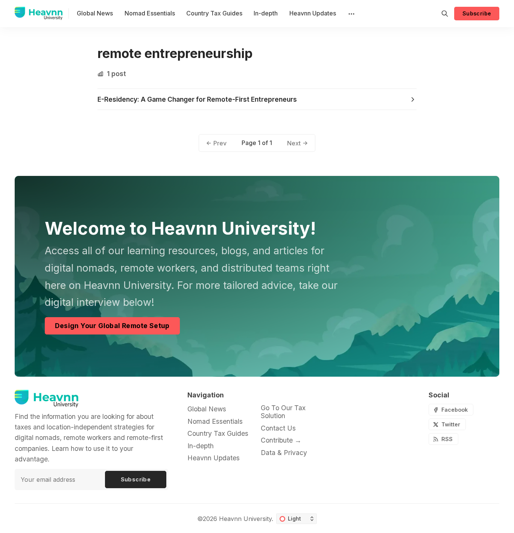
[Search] (445, 13)
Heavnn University (245, 518)
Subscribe (476, 13)
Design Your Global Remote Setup (112, 326)
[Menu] (351, 13)
